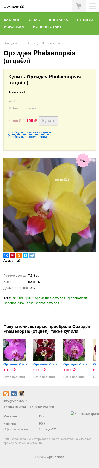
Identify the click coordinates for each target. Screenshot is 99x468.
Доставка (58, 19)
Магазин (10, 416)
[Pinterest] (12, 255)
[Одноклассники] (19, 255)
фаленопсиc (77, 297)
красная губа (14, 302)
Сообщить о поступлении (27, 136)
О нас (34, 19)
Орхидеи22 (47, 429)
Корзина (9, 423)
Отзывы (85, 19)
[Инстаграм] (21, 395)
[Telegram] (32, 255)
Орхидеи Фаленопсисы (45, 42)
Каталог (12, 19)
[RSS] (6, 395)
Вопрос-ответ (47, 26)
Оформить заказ (15, 429)
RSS (42, 423)
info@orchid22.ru (16, 401)
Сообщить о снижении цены (29, 132)
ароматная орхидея (50, 297)
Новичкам (14, 26)
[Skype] (25, 255)
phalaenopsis (22, 297)
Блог (43, 416)
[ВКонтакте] (6, 255)
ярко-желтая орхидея (43, 302)
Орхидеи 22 (12, 42)
